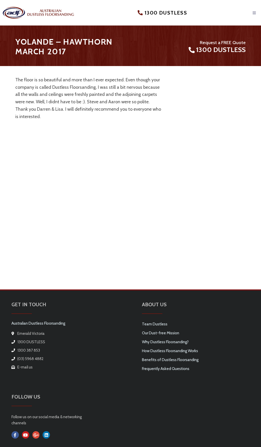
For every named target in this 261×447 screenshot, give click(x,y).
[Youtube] (25, 435)
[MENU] (254, 12)
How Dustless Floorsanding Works (170, 351)
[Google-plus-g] (36, 435)
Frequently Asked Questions (165, 368)
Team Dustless (154, 324)
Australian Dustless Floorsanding (38, 323)
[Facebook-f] (15, 435)
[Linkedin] (46, 435)
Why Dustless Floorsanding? (165, 342)
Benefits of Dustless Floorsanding (170, 359)
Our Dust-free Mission (160, 333)
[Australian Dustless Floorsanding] (38, 12)
